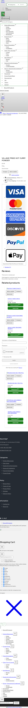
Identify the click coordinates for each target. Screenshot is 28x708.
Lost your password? (14, 363)
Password (4, 345)
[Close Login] (2, 554)
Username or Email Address (9, 340)
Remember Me (8, 357)
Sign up (20, 367)
